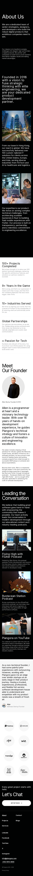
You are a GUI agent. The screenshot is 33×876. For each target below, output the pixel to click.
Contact (19, 815)
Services (5, 826)
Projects (5, 820)
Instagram (6, 854)
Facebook (5, 838)
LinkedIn (5, 833)
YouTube (5, 843)
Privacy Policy (5, 870)
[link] (16, 803)
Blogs (18, 820)
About (4, 815)
